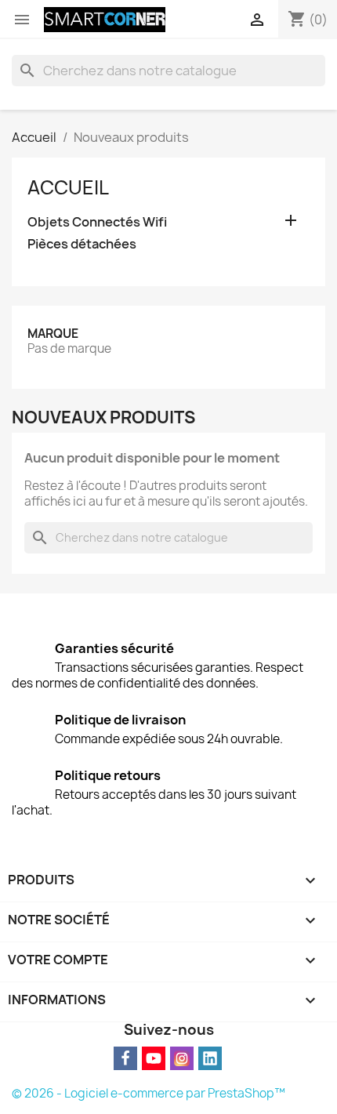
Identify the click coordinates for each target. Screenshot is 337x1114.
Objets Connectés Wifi (97, 222)
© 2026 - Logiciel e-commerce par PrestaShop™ (148, 1093)
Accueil (68, 187)
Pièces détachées (81, 244)
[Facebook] (125, 1058)
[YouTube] (153, 1058)
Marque (52, 333)
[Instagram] (182, 1058)
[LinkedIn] (210, 1058)
